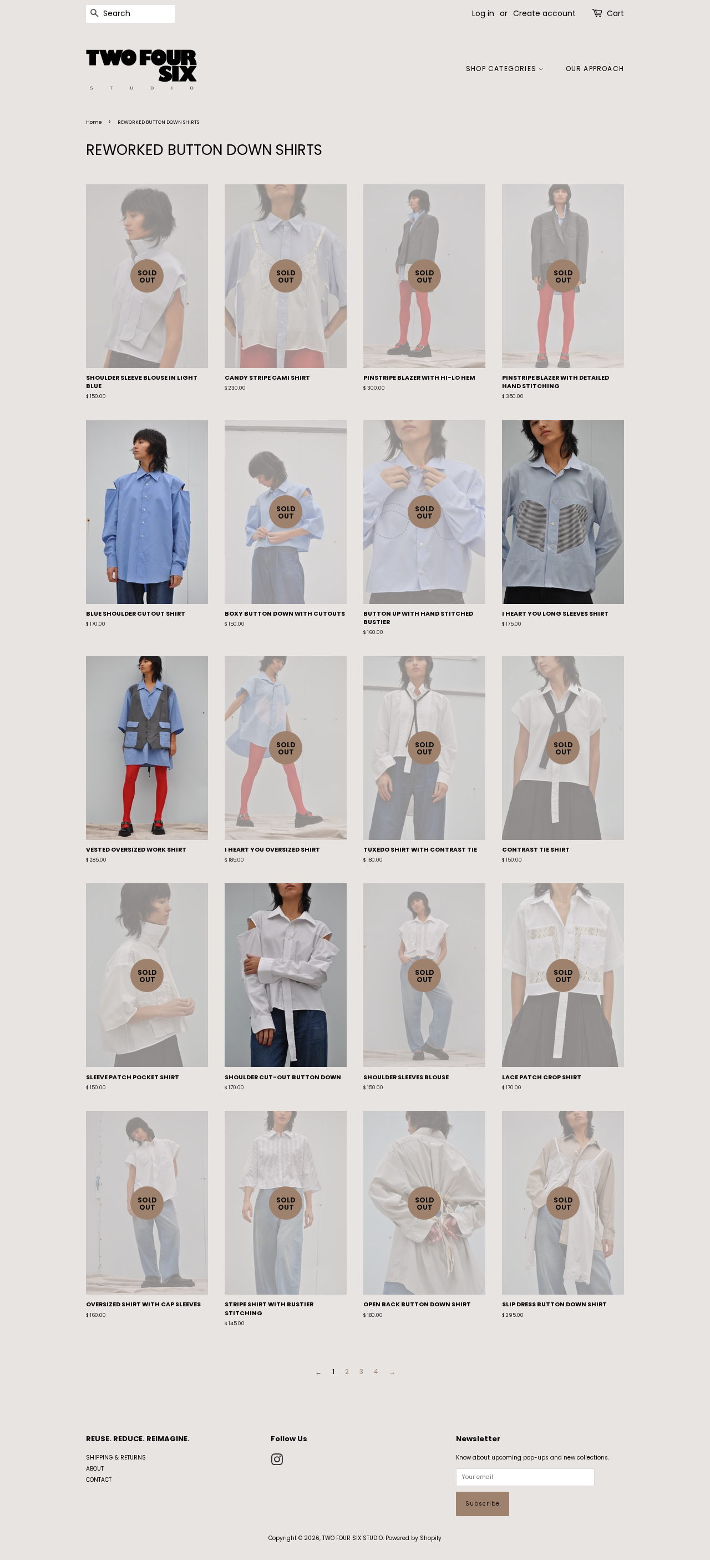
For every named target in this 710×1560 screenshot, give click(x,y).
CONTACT (98, 1480)
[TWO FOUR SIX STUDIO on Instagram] (277, 1462)
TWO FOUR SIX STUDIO (352, 1538)
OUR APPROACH (595, 68)
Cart (615, 13)
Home (94, 122)
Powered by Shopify (414, 1538)
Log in (483, 13)
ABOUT (95, 1469)
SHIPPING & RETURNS (116, 1457)
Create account (544, 13)
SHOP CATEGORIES (502, 68)
